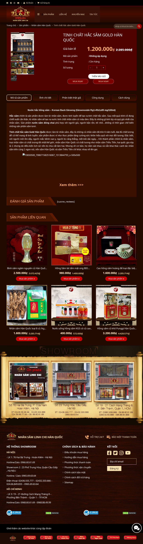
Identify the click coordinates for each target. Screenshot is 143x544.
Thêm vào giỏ (99, 76)
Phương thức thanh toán (78, 462)
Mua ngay (78, 81)
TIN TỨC (93, 14)
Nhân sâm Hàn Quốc (41, 25)
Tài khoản (29, 3)
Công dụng (98, 97)
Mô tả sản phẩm (19, 97)
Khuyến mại (78, 14)
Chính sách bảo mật (75, 472)
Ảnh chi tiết (45, 97)
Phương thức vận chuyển (78, 467)
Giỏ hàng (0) (45, 3)
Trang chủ (11, 25)
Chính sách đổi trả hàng (77, 477)
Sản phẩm (23, 25)
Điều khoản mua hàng (76, 452)
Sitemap (69, 482)
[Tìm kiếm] (139, 26)
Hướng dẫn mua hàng (76, 457)
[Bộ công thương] (14, 512)
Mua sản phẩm (26, 278)
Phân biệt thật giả (71, 97)
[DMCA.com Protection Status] (52, 512)
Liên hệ (63, 14)
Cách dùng (124, 97)
